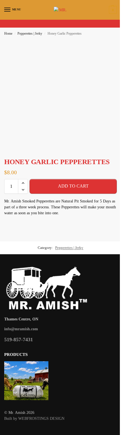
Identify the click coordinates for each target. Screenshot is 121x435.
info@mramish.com (21, 329)
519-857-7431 (18, 339)
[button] (112, 10)
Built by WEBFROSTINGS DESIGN (34, 418)
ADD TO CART (73, 186)
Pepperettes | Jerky (29, 33)
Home (8, 33)
